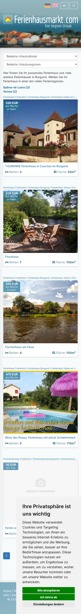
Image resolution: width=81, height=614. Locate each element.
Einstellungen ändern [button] (48, 604)
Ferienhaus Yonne (60, 187)
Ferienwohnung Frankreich (17, 459)
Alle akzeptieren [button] (48, 590)
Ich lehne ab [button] (48, 597)
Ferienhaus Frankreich (15, 97)
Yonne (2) (10, 91)
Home (7, 591)
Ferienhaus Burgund (39, 97)
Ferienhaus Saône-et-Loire (65, 97)
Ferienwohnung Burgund (45, 459)
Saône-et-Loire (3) (16, 87)
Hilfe (6, 595)
